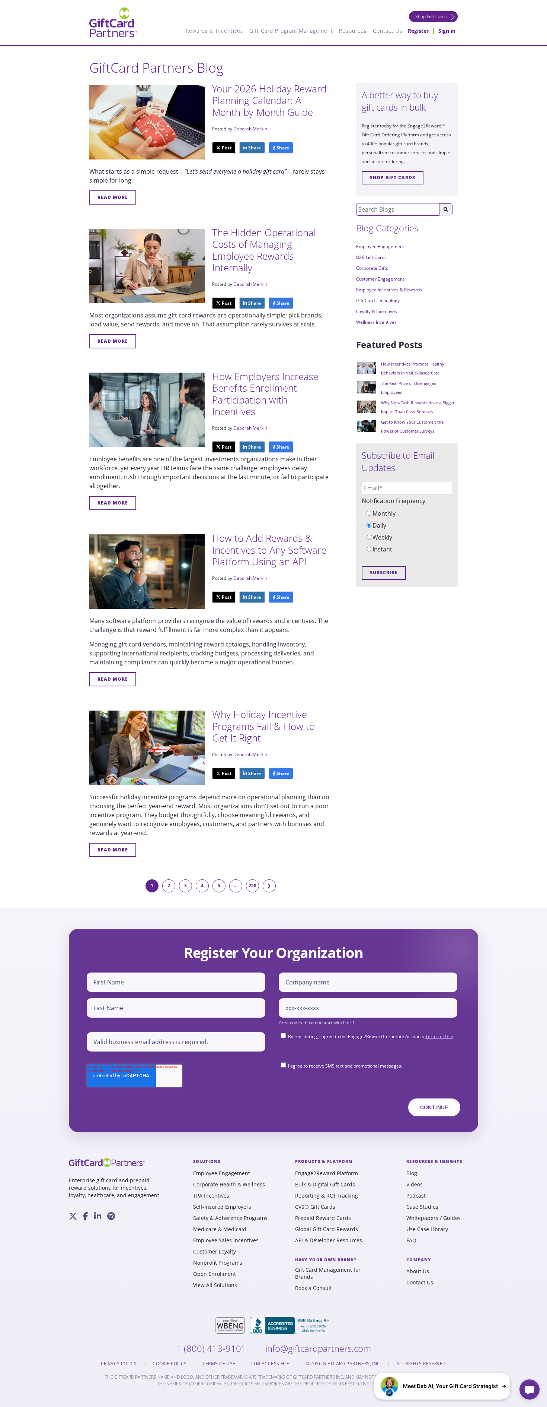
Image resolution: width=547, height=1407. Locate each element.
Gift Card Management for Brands (328, 1273)
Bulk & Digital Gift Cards (325, 1184)
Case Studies (422, 1207)
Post (226, 148)
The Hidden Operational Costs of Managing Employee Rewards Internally (264, 250)
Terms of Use (439, 1036)
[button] (442, 1386)
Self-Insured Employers (222, 1207)
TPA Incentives (211, 1195)
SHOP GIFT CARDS (392, 177)
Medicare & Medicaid (219, 1229)
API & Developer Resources (328, 1240)
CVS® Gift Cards (315, 1207)
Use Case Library (427, 1229)
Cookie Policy (170, 1364)
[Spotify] (111, 1216)
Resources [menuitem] (353, 30)
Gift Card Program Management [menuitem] (291, 30)
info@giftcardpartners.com (318, 1348)
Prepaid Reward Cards (323, 1218)
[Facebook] (85, 1216)
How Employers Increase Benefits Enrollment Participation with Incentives (265, 394)
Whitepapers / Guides (433, 1218)
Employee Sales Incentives (226, 1240)
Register (418, 30)
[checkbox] (407, 531)
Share (254, 148)
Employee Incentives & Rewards (389, 290)
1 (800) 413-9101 (212, 1348)
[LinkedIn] (97, 1216)
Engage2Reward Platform (326, 1173)
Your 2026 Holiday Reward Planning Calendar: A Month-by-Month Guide (269, 100)
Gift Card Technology (378, 300)
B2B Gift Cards (371, 257)
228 (252, 885)
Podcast (416, 1195)
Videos (414, 1184)
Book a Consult (313, 1288)
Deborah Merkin (250, 129)
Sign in (446, 30)
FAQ (411, 1240)
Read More (112, 197)
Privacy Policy (119, 1364)
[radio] (407, 513)
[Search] (445, 209)
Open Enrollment (214, 1274)
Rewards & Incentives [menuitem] (214, 30)
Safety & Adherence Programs (230, 1218)
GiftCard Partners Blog (156, 68)
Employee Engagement (380, 246)
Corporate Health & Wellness (229, 1184)
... (235, 885)
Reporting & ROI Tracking (326, 1195)
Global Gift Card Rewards (326, 1229)
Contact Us (419, 1282)
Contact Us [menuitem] (388, 30)
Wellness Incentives (376, 322)
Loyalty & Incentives (376, 311)
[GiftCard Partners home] (107, 1162)
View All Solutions (215, 1285)
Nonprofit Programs (217, 1262)
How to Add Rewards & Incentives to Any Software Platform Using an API (269, 549)
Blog (411, 1173)
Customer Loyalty (214, 1251)
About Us (417, 1271)
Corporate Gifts (372, 268)
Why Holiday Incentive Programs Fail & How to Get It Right (263, 726)
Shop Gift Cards (431, 16)
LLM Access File (271, 1364)
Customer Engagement (380, 279)
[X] (73, 1216)
